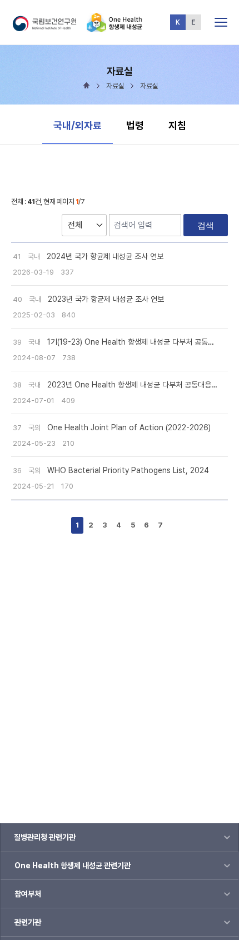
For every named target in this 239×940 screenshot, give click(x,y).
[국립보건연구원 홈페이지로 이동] (49, 27)
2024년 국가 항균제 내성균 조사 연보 (105, 256)
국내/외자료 (77, 125)
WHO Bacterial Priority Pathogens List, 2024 (128, 470)
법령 (135, 125)
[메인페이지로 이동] (114, 27)
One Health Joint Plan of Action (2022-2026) (129, 427)
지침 (177, 125)
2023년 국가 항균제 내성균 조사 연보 (106, 299)
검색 (205, 225)
